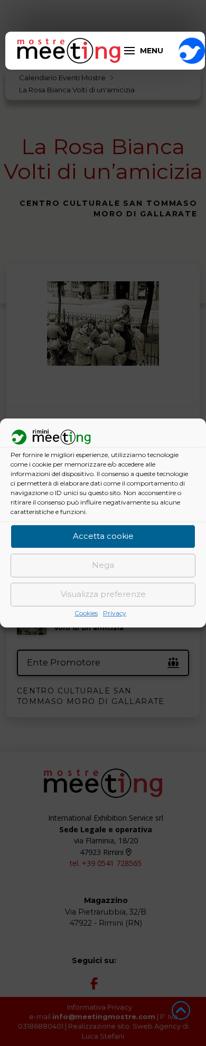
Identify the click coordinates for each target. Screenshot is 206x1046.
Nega (103, 565)
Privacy (114, 613)
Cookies (86, 613)
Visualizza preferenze (103, 594)
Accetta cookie (103, 536)
